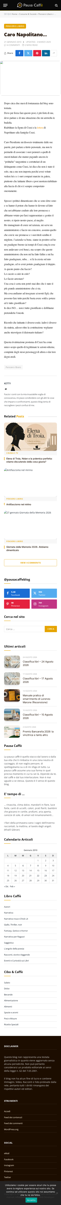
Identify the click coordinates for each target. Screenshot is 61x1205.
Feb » (12, 886)
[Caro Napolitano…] (30, 78)
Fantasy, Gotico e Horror (16, 930)
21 (30, 875)
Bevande (8, 994)
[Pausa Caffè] (30, 5)
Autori (7, 906)
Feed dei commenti (13, 1123)
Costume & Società (27, 14)
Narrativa (8, 912)
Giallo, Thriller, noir (13, 924)
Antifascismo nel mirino (18, 504)
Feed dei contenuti (13, 1117)
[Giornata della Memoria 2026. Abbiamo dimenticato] (30, 525)
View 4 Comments (30, 562)
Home (14, 14)
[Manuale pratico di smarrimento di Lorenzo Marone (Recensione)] (12, 695)
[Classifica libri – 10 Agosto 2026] (12, 715)
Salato (7, 982)
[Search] (56, 5)
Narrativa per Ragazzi (14, 936)
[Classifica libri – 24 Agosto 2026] (12, 662)
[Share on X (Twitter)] (28, 53)
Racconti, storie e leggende (17, 954)
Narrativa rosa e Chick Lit (16, 918)
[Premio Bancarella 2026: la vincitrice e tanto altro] (12, 731)
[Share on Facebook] (19, 53)
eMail (6, 1153)
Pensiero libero (13, 367)
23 (45, 875)
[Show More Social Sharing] (54, 53)
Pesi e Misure (10, 1018)
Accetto (31, 1200)
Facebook (9, 1159)
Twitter (7, 1177)
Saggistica (9, 942)
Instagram (9, 1165)
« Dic (6, 886)
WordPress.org (11, 1129)
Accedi (7, 1111)
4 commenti (13, 44)
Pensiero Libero (45, 14)
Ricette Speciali (11, 1024)
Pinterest (8, 1171)
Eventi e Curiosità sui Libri (16, 960)
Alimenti (8, 1006)
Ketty (7, 383)
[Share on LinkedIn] (46, 53)
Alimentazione (11, 1000)
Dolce (6, 988)
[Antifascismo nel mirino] (30, 482)
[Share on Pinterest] (37, 53)
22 (38, 875)
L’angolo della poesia (14, 948)
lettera (40, 127)
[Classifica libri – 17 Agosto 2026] (12, 678)
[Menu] (5, 5)
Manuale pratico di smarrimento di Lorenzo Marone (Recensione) (36, 699)
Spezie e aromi (11, 1012)
